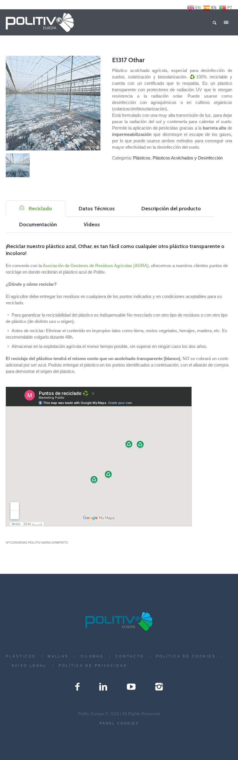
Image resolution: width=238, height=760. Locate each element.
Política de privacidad (93, 665)
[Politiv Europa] (119, 621)
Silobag (92, 656)
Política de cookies (186, 656)
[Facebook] (77, 687)
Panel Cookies (119, 723)
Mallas (58, 656)
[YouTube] (131, 687)
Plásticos (141, 157)
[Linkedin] (103, 687)
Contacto (130, 656)
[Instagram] (159, 687)
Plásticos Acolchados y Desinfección (188, 157)
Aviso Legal (29, 665)
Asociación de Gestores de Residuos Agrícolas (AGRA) (96, 265)
